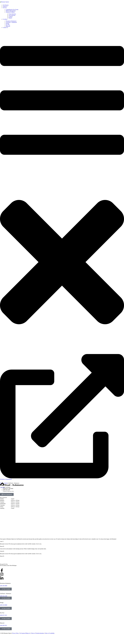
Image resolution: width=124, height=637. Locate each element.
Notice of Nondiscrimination (37, 633)
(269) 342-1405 (3, 596)
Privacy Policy (15, 633)
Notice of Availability (49, 633)
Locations (5, 483)
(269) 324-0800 (3, 605)
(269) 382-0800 (3, 585)
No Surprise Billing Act (25, 633)
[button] (62, 191)
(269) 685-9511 (3, 625)
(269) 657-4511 (3, 615)
